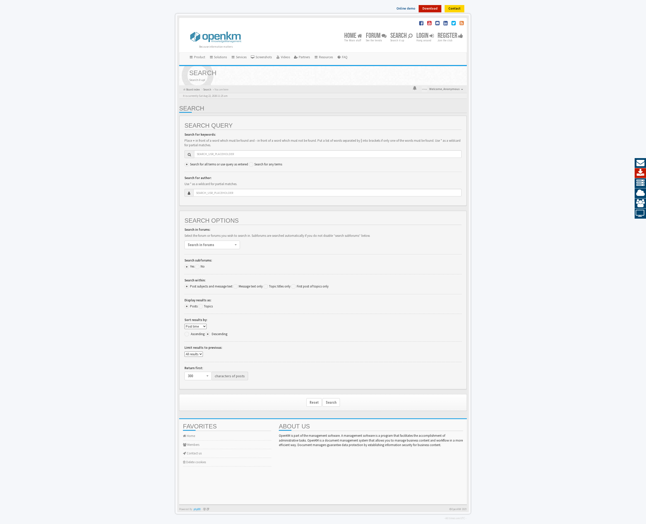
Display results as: (197, 300)
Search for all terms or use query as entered (219, 164)
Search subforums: (198, 260)
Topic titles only (279, 286)
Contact (454, 8)
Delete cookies (195, 462)
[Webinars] (640, 214)
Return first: (193, 368)
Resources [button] (325, 57)
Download (430, 8)
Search (399, 36)
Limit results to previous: (203, 347)
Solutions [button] (220, 57)
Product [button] (199, 57)
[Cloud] (640, 193)
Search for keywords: (200, 134)
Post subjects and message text (211, 286)
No (203, 266)
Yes (192, 266)
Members (192, 445)
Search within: (194, 280)
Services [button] (241, 57)
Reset (314, 402)
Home (350, 36)
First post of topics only (313, 286)
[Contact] (640, 163)
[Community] (640, 203)
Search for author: (197, 178)
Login (422, 36)
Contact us (194, 453)
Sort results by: (195, 320)
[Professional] (640, 183)
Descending (219, 334)
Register (448, 36)
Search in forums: (197, 229)
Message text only (251, 286)
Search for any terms (268, 164)
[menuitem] (261, 57)
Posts (194, 306)
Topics (208, 306)
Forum (374, 36)
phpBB (197, 509)
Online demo (405, 8)
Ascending (198, 334)
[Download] (640, 173)
